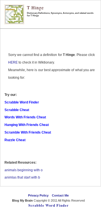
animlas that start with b (22, 177)
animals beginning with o (23, 170)
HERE (13, 62)
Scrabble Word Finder (48, 205)
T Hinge (35, 7)
